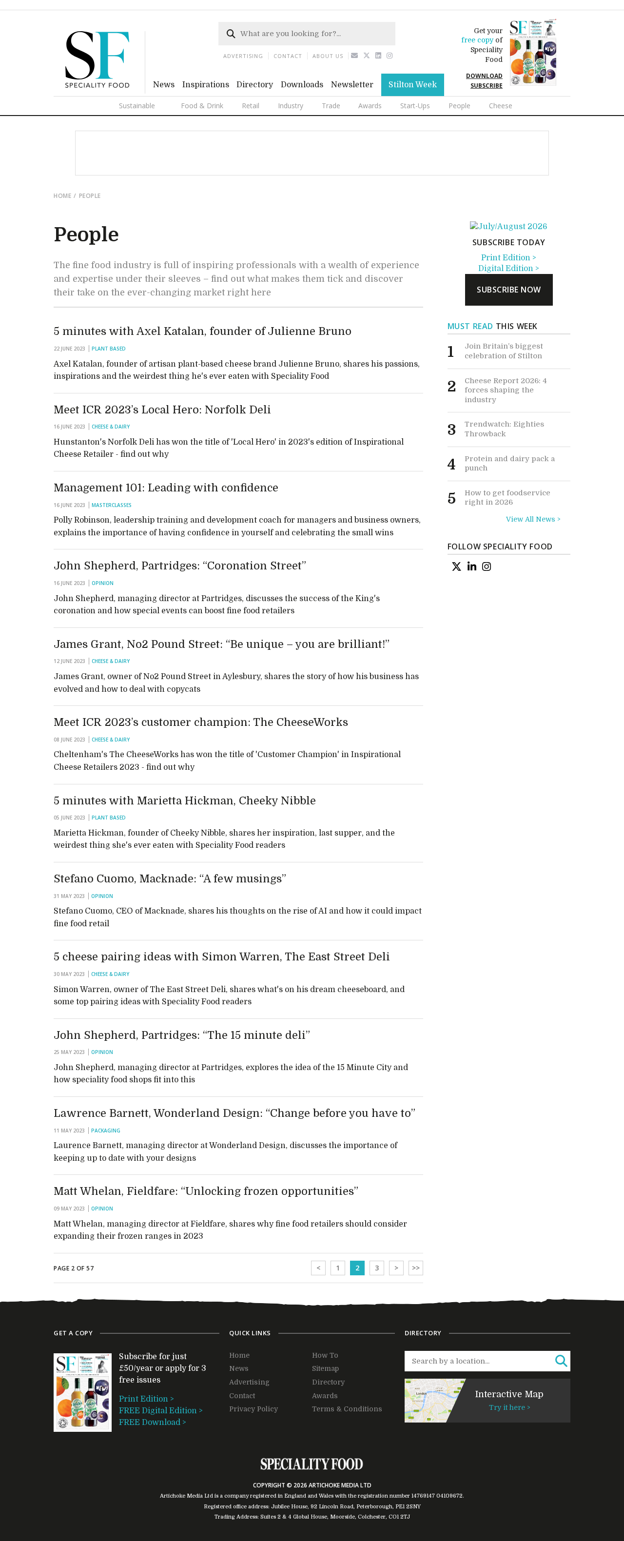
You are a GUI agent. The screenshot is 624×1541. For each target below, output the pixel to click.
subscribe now (509, 289)
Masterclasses (112, 505)
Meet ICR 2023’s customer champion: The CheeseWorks (201, 722)
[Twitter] (367, 55)
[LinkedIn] (472, 566)
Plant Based (109, 348)
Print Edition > (508, 258)
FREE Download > (152, 1422)
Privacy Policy (253, 1409)
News (164, 84)
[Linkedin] (378, 55)
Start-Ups (415, 105)
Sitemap (325, 1368)
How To (325, 1355)
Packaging (105, 1130)
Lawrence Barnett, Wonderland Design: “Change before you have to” (234, 1113)
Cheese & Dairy (111, 426)
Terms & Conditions (347, 1409)
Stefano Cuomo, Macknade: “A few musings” (170, 879)
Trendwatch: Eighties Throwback (504, 429)
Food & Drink (202, 105)
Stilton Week (413, 84)
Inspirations (205, 84)
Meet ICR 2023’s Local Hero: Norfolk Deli (162, 410)
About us (327, 55)
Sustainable (137, 105)
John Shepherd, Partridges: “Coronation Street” (180, 566)
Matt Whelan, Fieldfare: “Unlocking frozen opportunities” (206, 1191)
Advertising (243, 55)
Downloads (302, 84)
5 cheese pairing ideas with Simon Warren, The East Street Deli (222, 957)
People (459, 105)
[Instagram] (389, 55)
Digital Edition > (508, 268)
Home (62, 196)
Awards (370, 105)
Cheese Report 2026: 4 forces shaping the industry (506, 390)
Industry (290, 105)
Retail (250, 105)
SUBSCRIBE (486, 85)
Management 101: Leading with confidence (166, 488)
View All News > (533, 519)
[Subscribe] (508, 226)
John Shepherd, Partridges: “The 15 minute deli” (182, 1035)
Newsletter (352, 84)
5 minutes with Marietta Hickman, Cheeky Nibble (185, 801)
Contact (287, 55)
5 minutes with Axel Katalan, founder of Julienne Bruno (202, 331)
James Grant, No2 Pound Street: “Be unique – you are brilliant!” (222, 644)
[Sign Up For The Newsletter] (355, 55)
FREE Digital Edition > (161, 1410)
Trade (331, 105)
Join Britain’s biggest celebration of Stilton (504, 351)
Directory (254, 84)
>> (416, 1267)
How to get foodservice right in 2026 (507, 497)
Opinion (103, 583)
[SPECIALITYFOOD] (105, 91)
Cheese (500, 105)
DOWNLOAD (484, 76)
